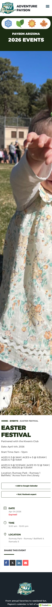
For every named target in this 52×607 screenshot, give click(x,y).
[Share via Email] (25, 563)
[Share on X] (12, 563)
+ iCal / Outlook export (26, 494)
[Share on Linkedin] (19, 563)
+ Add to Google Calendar (26, 486)
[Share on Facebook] (6, 563)
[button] (48, 6)
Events (14, 421)
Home (4, 421)
